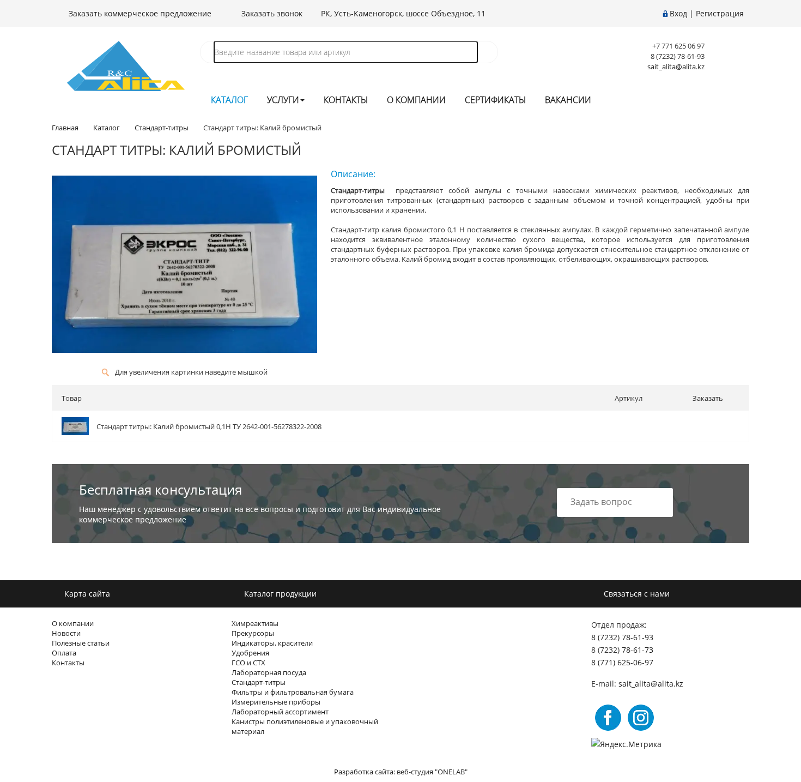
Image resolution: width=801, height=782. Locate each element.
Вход (678, 13)
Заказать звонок (270, 13)
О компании (416, 99)
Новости (66, 633)
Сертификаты (495, 99)
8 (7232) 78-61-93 (622, 637)
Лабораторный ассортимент (280, 712)
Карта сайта (86, 593)
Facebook (608, 718)
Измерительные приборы (276, 702)
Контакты (346, 99)
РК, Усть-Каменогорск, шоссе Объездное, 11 (403, 13)
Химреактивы (255, 623)
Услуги (283, 99)
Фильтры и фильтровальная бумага (293, 692)
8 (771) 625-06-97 (622, 662)
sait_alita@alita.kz (676, 66)
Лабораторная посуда (269, 672)
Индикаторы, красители (272, 643)
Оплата (64, 653)
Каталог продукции (279, 593)
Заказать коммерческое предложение (138, 13)
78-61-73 (637, 650)
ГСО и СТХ (248, 662)
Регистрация (720, 13)
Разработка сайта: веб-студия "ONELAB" (401, 772)
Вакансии (568, 99)
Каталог (229, 99)
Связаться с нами (636, 593)
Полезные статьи (81, 643)
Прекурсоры (253, 633)
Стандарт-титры (259, 682)
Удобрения (250, 653)
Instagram (641, 718)
